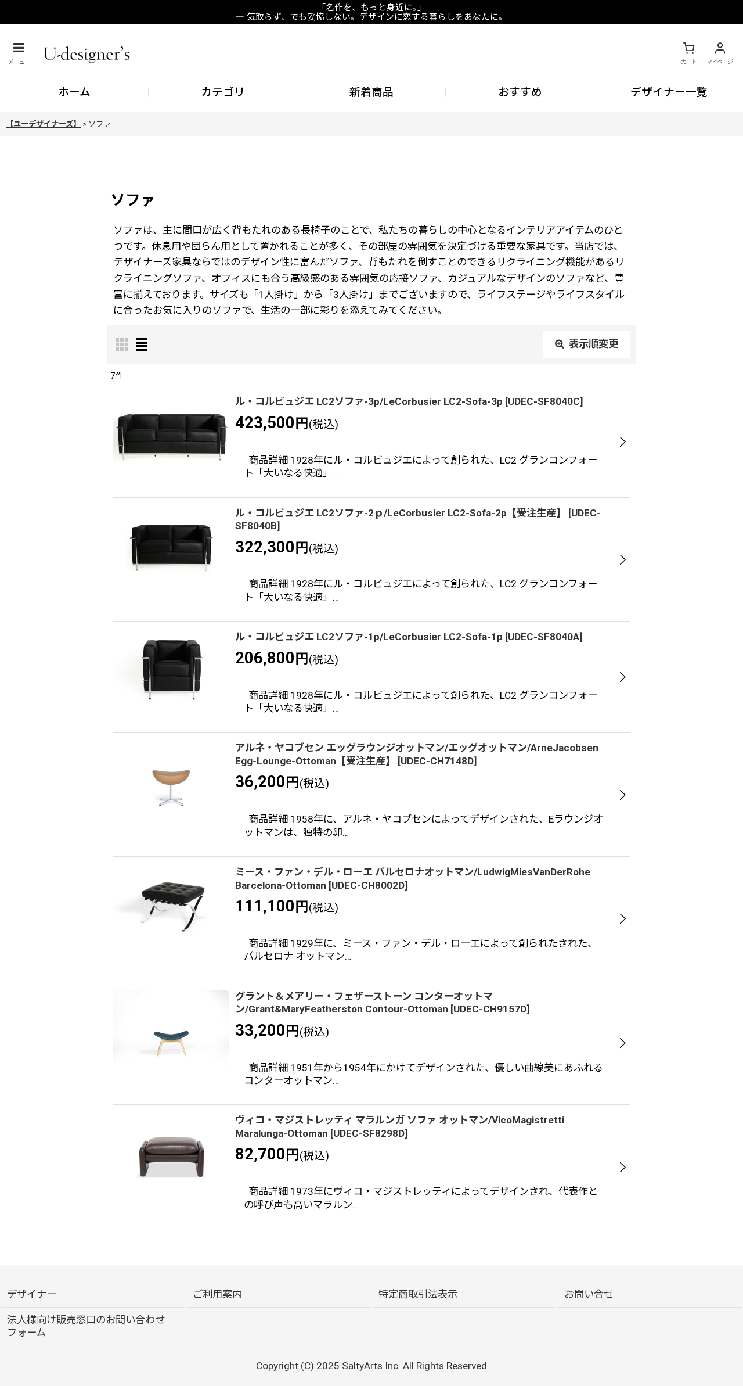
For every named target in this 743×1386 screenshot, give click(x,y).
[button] (18, 53)
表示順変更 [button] (593, 344)
